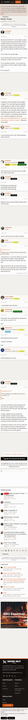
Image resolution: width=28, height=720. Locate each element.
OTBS (4, 592)
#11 (26, 334)
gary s (5, 527)
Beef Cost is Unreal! (8, 587)
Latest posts (4, 564)
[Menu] (2, 2)
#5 (26, 182)
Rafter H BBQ (7, 497)
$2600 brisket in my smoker (11, 517)
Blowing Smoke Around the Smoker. (12, 576)
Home (4, 683)
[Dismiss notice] (25, 6)
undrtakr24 (6, 544)
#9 (26, 302)
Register (5, 702)
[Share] (25, 37)
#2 (26, 98)
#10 (26, 315)
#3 (26, 131)
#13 (26, 387)
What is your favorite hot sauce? (12, 573)
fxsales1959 (7, 503)
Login (4, 699)
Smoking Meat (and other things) (19, 689)
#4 (26, 167)
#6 (26, 198)
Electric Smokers (13, 512)
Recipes (17, 683)
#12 (26, 354)
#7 (26, 233)
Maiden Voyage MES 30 (10, 510)
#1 (26, 36)
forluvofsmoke (7, 537)
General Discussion (8, 570)
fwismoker (6, 518)
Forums (4, 686)
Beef (12, 497)
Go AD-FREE (8, 705)
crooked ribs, (7, 502)
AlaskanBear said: (6, 391)
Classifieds (17, 693)
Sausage (14, 537)
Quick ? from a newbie (10, 542)
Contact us (5, 688)
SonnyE (6, 512)
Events (4, 584)
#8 (26, 245)
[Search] (26, 2)
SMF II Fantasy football (9, 567)
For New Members (12, 527)
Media (16, 686)
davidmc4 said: (5, 249)
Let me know (5, 12)
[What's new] (23, 2)
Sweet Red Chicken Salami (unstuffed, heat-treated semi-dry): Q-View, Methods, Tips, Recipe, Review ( (15, 534)
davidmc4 (4, 21)
